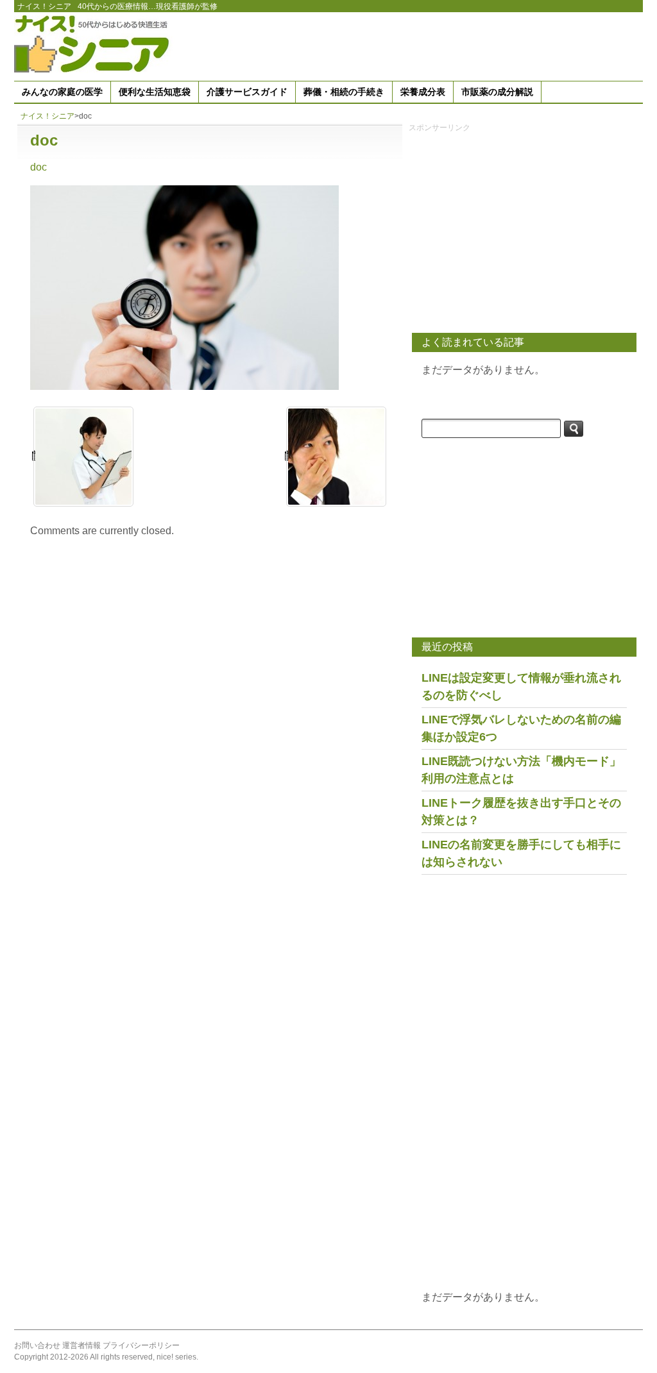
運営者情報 (81, 1345)
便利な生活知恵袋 (155, 92)
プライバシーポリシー (141, 1345)
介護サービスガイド (247, 92)
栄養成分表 (422, 92)
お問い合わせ (37, 1345)
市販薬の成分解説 (497, 92)
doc (38, 167)
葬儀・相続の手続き (343, 92)
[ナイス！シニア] (94, 43)
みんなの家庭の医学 (62, 92)
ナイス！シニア (44, 6)
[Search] (573, 429)
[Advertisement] (409, 44)
